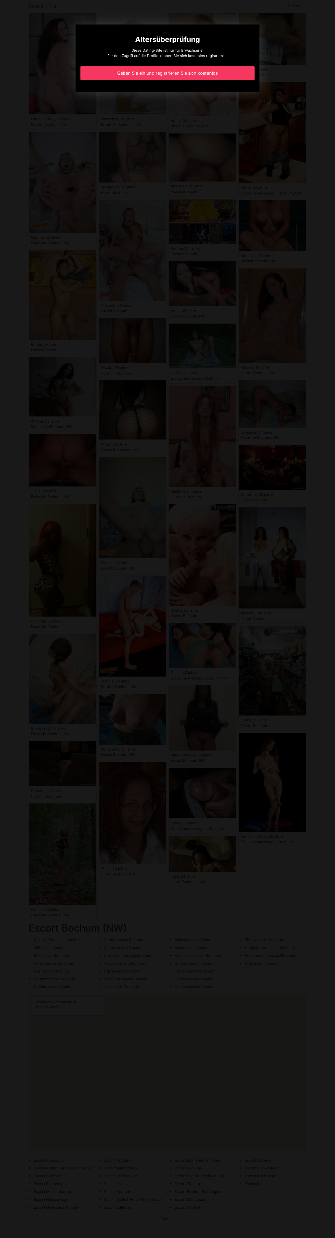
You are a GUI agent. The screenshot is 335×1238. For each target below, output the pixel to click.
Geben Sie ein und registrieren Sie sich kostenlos (167, 73)
